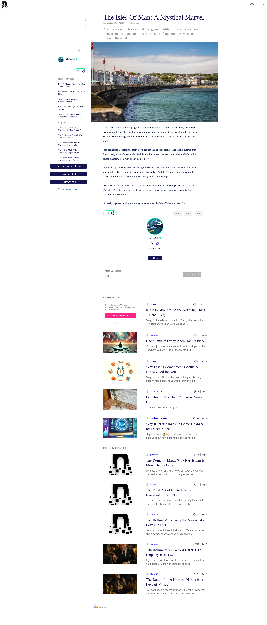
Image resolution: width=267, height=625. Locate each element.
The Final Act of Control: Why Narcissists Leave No (70, 136)
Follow (155, 258)
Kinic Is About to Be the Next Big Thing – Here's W (71, 85)
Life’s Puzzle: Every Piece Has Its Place (71, 92)
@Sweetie (154, 304)
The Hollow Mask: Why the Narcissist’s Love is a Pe (69, 143)
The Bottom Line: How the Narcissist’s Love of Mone (69, 158)
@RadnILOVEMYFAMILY (159, 418)
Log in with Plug (68, 182)
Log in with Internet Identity (69, 166)
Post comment (192, 274)
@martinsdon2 (156, 391)
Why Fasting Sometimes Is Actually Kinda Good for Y (72, 100)
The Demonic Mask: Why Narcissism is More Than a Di (70, 128)
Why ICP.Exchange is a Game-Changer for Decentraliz (70, 115)
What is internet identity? (68, 189)
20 (78, 71)
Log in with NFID (68, 174)
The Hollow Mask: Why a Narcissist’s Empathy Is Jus (68, 151)
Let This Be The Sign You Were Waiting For (71, 107)
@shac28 (70, 59)
